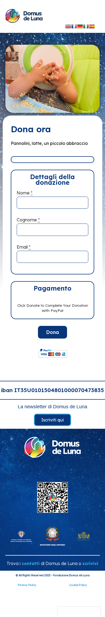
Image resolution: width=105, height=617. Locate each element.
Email (24, 247)
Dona (52, 332)
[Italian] (86, 26)
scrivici (90, 563)
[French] (74, 26)
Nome (25, 193)
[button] (82, 16)
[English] (68, 26)
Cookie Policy (78, 585)
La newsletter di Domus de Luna (52, 406)
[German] (80, 26)
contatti (31, 563)
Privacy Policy (27, 585)
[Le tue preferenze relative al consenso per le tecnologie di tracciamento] (79, 612)
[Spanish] (91, 26)
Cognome (28, 220)
